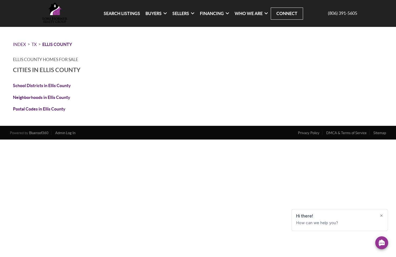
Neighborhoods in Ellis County (41, 97)
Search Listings (122, 13)
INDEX (19, 44)
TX (34, 44)
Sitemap (379, 133)
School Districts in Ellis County (42, 85)
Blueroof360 (38, 133)
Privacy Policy (308, 133)
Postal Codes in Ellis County (39, 108)
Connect (286, 13)
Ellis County (57, 44)
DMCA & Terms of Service (346, 133)
